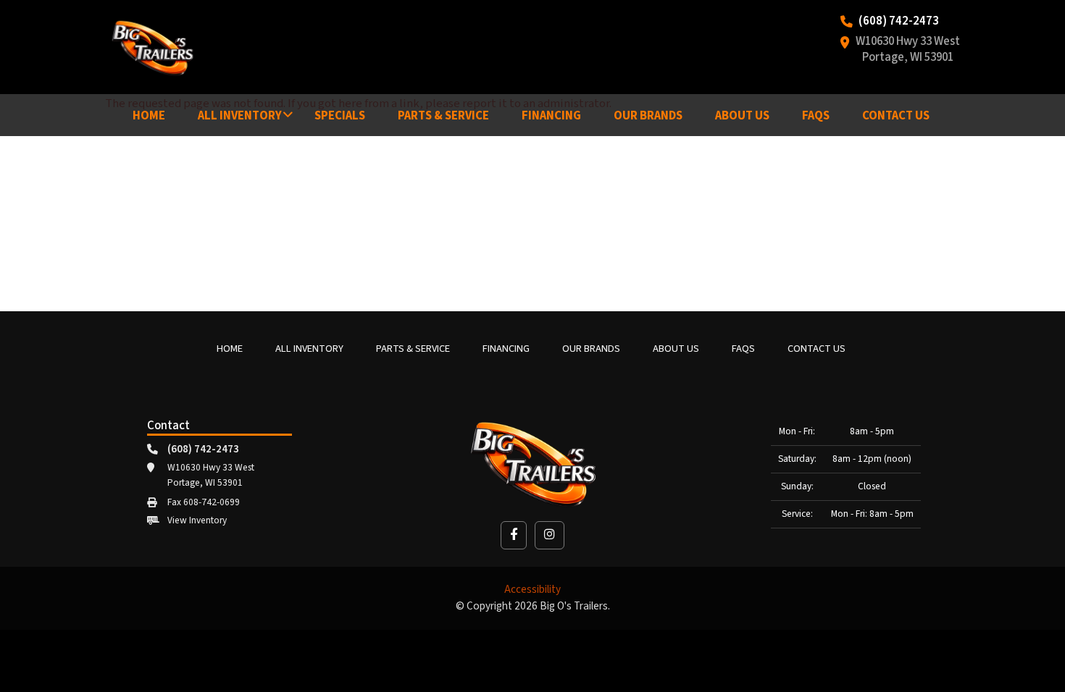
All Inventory (240, 116)
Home (149, 116)
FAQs (816, 116)
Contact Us (896, 116)
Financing (551, 116)
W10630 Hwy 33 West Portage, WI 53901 (908, 50)
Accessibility (532, 589)
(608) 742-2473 (899, 22)
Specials (339, 116)
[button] (514, 535)
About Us (742, 116)
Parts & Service (443, 116)
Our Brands (648, 116)
